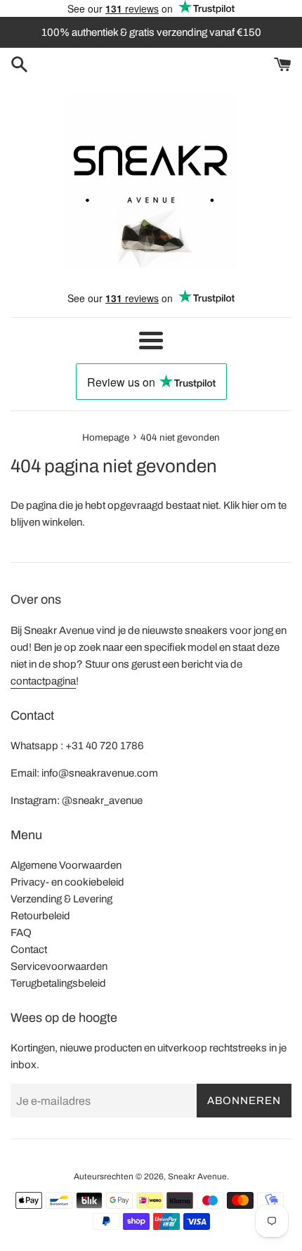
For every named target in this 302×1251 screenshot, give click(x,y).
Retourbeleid (40, 915)
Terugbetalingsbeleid (58, 983)
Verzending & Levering (61, 899)
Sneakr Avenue (197, 1176)
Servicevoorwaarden (59, 966)
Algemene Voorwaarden (66, 865)
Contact (29, 949)
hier (250, 505)
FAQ (21, 932)
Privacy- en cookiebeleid (67, 882)
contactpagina (43, 681)
